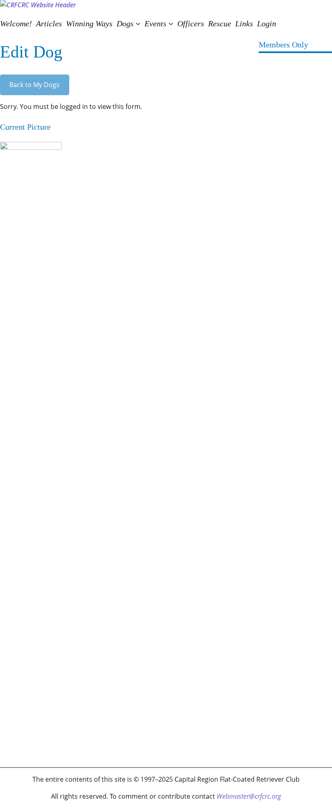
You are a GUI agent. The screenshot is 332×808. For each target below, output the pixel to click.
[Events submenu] (170, 23)
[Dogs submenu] (138, 23)
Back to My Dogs (34, 84)
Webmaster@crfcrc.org (249, 796)
